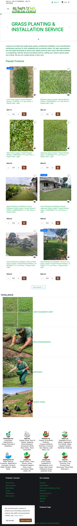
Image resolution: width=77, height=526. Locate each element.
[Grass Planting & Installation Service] (38, 39)
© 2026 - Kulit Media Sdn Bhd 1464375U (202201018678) (38, 523)
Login (8, 491)
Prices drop (10, 483)
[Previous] (8, 27)
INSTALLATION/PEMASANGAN (42, 342)
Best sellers (10, 488)
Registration (10, 493)
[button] (55, 2)
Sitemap (42, 498)
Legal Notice (44, 485)
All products (38, 287)
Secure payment (45, 493)
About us (43, 491)
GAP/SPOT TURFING (39, 402)
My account (10, 496)
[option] (38, 27)
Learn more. (18, 515)
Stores (42, 501)
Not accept (10, 520)
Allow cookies (26, 520)
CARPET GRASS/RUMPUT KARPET (43, 312)
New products (11, 485)
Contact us (43, 496)
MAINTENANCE (37, 372)
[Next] (69, 27)
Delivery (42, 483)
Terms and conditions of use (50, 488)
